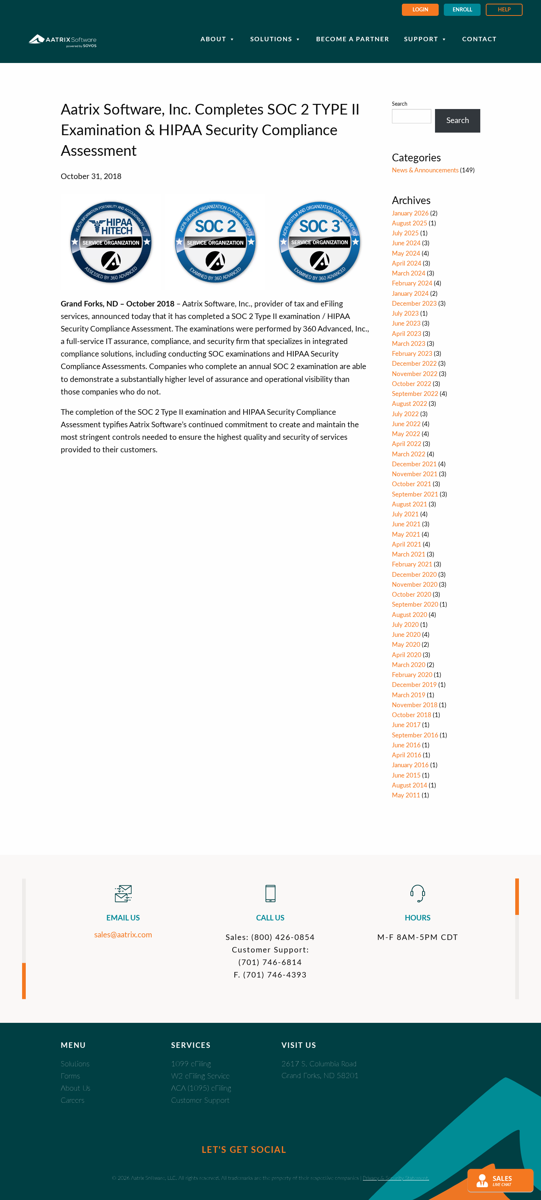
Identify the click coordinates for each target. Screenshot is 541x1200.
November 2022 (415, 374)
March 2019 (408, 695)
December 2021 (414, 464)
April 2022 (406, 444)
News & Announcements (425, 170)
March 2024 (408, 273)
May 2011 (406, 795)
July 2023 (405, 313)
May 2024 (406, 253)
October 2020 (411, 595)
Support (421, 39)
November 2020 (415, 585)
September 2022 (415, 394)
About (213, 39)
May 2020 (406, 645)
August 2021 (409, 504)
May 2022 (406, 434)
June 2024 (406, 243)
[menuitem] (420, 10)
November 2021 (415, 474)
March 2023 (408, 344)
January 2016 (410, 765)
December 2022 (414, 364)
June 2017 (406, 725)
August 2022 (409, 404)
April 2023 (406, 334)
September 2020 (415, 604)
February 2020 (412, 675)
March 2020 (408, 665)
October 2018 (411, 715)
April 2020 (406, 655)
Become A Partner (352, 39)
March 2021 (408, 554)
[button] (500, 1180)
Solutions (271, 39)
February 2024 (412, 283)
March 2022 (408, 454)
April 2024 (406, 263)
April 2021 (406, 544)
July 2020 (405, 625)
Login (420, 10)
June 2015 (406, 775)
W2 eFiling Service (200, 1076)
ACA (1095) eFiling (201, 1088)
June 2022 (406, 424)
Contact (479, 39)
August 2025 (409, 223)
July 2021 (405, 514)
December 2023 (414, 304)
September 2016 (415, 735)
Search (399, 104)
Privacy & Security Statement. (396, 1178)
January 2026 (410, 213)
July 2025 (405, 233)
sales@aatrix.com (123, 935)
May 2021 (406, 534)
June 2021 (406, 524)
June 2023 (406, 323)
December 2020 (414, 575)
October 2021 (411, 484)
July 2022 (405, 414)
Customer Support (200, 1100)
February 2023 (412, 354)
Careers (72, 1100)
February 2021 (412, 564)
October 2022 (411, 384)
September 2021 (415, 494)
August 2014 (409, 785)
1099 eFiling (191, 1064)
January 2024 (410, 294)
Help (504, 10)
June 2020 (406, 635)
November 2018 (415, 705)
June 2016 (406, 745)
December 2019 (414, 685)
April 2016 (406, 755)
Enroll (462, 10)
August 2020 (409, 615)
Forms (70, 1076)
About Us (75, 1088)
